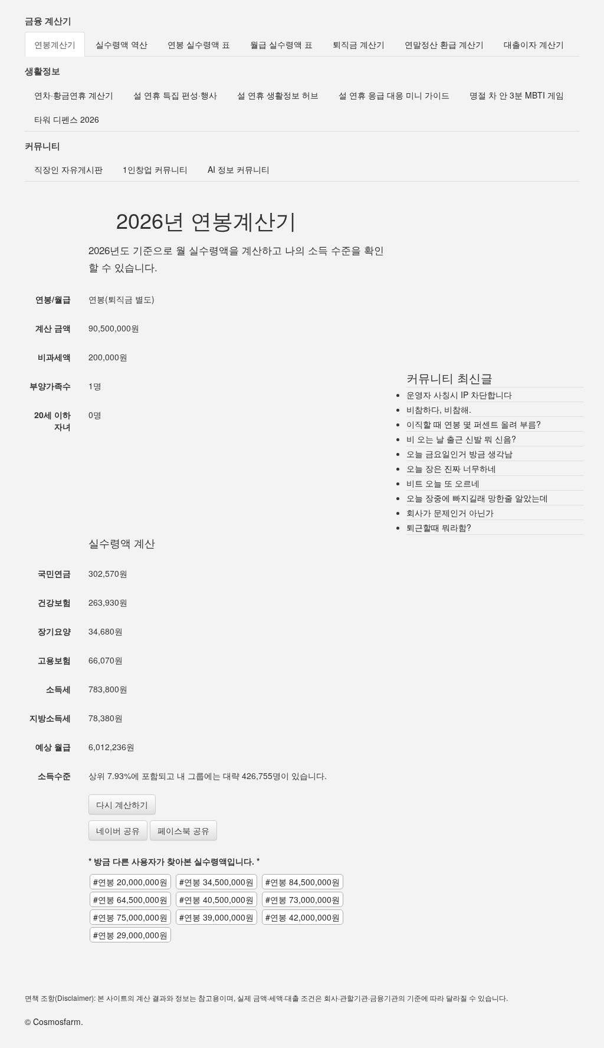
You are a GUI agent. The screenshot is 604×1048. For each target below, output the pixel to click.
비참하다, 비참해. (438, 409)
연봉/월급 (53, 299)
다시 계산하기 (122, 804)
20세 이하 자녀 (52, 420)
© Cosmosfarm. (54, 1021)
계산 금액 (53, 328)
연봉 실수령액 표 (199, 44)
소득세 (58, 689)
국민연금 (54, 573)
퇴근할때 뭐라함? (438, 527)
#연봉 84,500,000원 (302, 882)
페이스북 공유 (183, 830)
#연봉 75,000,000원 (130, 917)
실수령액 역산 (121, 44)
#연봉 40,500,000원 (216, 899)
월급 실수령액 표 (281, 44)
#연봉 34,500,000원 (216, 882)
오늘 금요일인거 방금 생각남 (459, 453)
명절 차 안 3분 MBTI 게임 (517, 95)
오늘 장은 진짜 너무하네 (451, 468)
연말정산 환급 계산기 (444, 44)
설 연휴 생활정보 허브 (278, 95)
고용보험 (54, 660)
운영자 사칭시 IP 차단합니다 (459, 394)
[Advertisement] (239, 470)
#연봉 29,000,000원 (130, 935)
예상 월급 (53, 747)
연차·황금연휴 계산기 (73, 95)
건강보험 (54, 602)
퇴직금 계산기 (359, 44)
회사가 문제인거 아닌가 (450, 512)
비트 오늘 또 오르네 (443, 483)
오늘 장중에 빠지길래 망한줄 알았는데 (477, 498)
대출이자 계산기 (534, 44)
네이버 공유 (118, 830)
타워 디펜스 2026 (66, 119)
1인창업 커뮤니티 (155, 169)
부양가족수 (50, 386)
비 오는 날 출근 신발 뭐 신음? (461, 439)
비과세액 (54, 357)
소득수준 (54, 775)
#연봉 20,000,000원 (130, 882)
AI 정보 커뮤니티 (239, 169)
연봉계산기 (55, 44)
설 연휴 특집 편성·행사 (175, 95)
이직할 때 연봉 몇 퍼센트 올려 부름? (473, 424)
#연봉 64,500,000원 (130, 899)
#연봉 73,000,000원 (302, 899)
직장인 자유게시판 (68, 169)
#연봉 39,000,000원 (216, 917)
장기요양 (54, 631)
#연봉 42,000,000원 (302, 917)
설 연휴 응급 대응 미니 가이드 (394, 95)
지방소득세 (50, 718)
